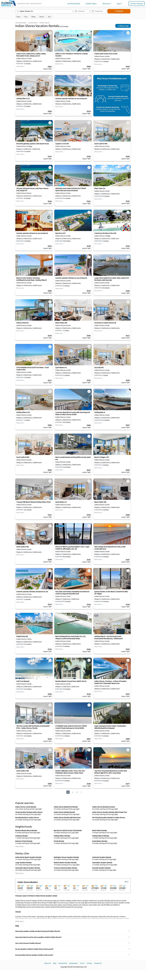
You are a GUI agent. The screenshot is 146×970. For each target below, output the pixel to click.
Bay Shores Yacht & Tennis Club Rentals (68, 830)
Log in (119, 3)
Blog (54, 963)
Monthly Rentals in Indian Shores (27, 817)
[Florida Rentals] (8, 6)
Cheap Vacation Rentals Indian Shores (28, 812)
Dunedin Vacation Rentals (101, 868)
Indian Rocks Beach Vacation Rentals (28, 857)
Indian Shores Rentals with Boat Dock (67, 817)
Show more (20, 66)
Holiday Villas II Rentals (62, 836)
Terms (82, 963)
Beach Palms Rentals (99, 830)
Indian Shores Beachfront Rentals (66, 807)
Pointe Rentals (59, 841)
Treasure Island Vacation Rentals (65, 868)
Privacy (89, 963)
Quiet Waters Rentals (99, 841)
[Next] (81, 792)
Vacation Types (91, 3)
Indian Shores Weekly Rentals (64, 812)
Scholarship (62, 963)
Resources (106, 3)
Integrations (73, 963)
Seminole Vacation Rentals (101, 857)
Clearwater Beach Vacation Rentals (27, 868)
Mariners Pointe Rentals (23, 841)
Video (19, 139)
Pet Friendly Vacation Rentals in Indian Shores (108, 817)
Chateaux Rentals (21, 836)
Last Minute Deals (73, 3)
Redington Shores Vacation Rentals (66, 857)
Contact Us (98, 963)
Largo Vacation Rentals (23, 862)
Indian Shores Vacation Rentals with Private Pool (109, 812)
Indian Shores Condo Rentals (25, 807)
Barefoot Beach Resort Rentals (26, 830)
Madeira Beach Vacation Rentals (65, 862)
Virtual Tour (28, 139)
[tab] (73, 931)
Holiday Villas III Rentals (100, 836)
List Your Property (136, 3)
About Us (47, 963)
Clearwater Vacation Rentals (102, 862)
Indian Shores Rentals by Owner (103, 807)
